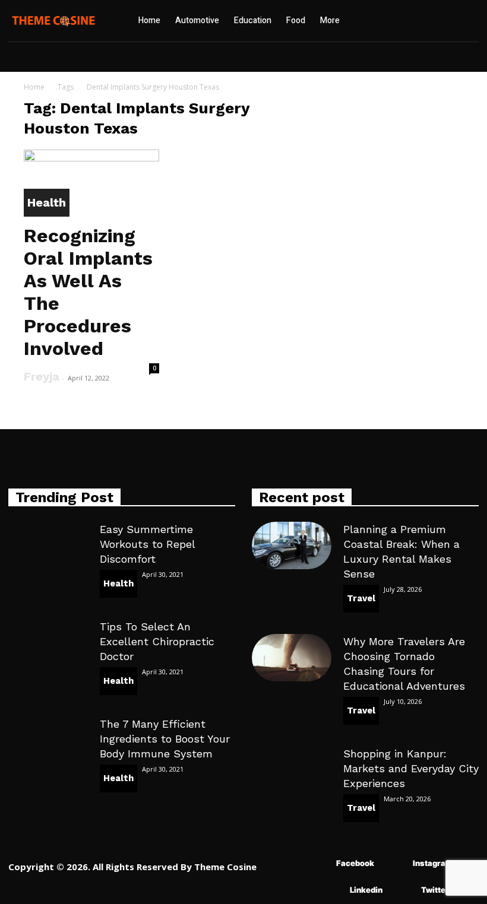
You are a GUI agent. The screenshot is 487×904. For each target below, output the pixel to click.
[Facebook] (318, 864)
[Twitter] (403, 890)
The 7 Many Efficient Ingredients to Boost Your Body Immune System (165, 739)
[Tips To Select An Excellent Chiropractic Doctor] (48, 643)
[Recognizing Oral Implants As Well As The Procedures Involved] (91, 183)
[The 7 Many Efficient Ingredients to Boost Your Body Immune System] (48, 740)
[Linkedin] (332, 890)
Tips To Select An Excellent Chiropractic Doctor (157, 641)
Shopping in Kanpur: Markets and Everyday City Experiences (411, 768)
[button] (406, 21)
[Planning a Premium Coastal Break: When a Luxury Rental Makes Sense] (291, 545)
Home (34, 87)
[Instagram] (395, 864)
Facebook (355, 863)
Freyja (41, 376)
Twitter (435, 890)
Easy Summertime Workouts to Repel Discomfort (147, 544)
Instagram (433, 863)
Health (46, 202)
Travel (361, 598)
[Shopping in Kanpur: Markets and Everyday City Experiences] (291, 770)
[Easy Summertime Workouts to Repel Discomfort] (48, 545)
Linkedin (366, 890)
